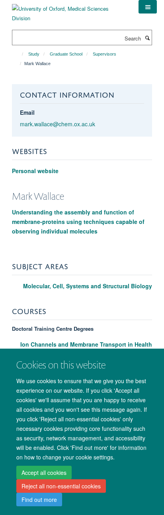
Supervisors (104, 54)
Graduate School (66, 54)
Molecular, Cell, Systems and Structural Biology (87, 286)
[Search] (147, 37)
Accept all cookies (43, 472)
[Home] (19, 54)
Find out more (39, 499)
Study (33, 54)
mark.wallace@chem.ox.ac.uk (57, 124)
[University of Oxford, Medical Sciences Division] (69, 10)
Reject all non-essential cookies (61, 486)
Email (27, 112)
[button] (148, 7)
